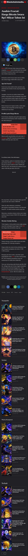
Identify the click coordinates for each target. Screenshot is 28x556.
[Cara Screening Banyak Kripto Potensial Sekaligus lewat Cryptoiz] (7, 471)
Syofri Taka (5, 20)
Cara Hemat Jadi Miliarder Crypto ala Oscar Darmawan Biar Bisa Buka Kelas (18, 329)
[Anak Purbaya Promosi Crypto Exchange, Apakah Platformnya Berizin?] (7, 390)
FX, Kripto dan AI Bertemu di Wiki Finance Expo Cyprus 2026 (18, 459)
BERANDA (4, 8)
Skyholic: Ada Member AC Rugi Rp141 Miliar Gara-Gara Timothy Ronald (18, 318)
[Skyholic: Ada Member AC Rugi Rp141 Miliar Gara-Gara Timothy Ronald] (7, 319)
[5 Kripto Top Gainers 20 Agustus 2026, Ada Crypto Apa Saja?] (7, 535)
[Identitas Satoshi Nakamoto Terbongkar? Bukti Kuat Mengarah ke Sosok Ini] (7, 309)
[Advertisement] (14, 31)
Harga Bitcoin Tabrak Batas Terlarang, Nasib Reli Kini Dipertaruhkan (18, 512)
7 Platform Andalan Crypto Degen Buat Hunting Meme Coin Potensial (18, 367)
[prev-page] (3, 553)
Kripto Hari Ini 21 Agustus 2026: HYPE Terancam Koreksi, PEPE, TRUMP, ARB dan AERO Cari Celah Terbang (18, 523)
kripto (20, 292)
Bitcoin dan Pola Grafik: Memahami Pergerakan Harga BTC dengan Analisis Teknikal (18, 448)
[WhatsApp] (15, 59)
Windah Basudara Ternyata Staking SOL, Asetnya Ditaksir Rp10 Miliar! (18, 340)
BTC (12, 292)
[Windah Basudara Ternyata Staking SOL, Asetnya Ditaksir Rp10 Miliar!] (7, 341)
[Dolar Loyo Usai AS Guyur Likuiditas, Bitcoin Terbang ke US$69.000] (7, 546)
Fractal (16, 292)
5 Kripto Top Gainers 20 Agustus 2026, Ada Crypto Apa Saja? (18, 534)
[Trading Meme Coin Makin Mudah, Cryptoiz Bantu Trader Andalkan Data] (7, 438)
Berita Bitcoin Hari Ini (13, 8)
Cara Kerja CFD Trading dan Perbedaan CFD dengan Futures (18, 378)
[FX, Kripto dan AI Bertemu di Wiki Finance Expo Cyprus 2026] (7, 460)
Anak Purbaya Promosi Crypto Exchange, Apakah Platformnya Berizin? (18, 389)
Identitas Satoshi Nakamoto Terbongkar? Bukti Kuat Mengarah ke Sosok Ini (18, 308)
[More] (22, 59)
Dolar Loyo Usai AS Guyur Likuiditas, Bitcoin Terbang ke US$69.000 (18, 545)
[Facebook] (8, 59)
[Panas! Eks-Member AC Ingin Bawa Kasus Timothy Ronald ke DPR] (7, 352)
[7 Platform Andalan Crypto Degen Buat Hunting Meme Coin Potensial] (7, 368)
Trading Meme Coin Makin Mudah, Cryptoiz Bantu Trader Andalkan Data (18, 437)
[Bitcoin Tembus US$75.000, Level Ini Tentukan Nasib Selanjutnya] (7, 401)
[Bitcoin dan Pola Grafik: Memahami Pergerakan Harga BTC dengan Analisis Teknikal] (7, 449)
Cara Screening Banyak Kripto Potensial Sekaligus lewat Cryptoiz (18, 470)
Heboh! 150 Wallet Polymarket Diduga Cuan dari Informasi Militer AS (17, 410)
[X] (11, 59)
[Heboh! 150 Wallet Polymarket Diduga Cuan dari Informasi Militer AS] (7, 411)
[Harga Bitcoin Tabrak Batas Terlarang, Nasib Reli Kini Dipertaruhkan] (7, 513)
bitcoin (8, 292)
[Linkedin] (18, 59)
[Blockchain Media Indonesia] (14, 2)
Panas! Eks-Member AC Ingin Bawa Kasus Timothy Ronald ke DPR (18, 351)
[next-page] (5, 553)
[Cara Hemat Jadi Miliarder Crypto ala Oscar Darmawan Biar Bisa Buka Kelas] (7, 330)
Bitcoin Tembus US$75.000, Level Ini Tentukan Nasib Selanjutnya (18, 399)
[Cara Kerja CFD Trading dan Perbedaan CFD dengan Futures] (7, 379)
